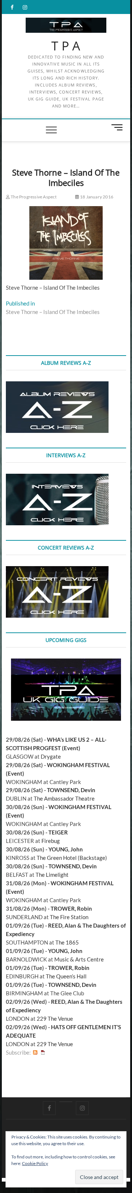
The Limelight (52, 874)
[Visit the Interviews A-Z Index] (57, 477)
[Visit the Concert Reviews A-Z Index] (57, 570)
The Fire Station (69, 917)
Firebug (50, 840)
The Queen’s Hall (66, 976)
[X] (65, 1101)
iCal (43, 1052)
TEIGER (58, 832)
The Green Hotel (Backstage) (72, 857)
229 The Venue (55, 1018)
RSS (35, 1052)
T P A (65, 46)
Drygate (51, 756)
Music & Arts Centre (79, 959)
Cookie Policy (35, 1163)
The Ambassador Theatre (64, 798)
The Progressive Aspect (33, 197)
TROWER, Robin (71, 908)
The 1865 (67, 942)
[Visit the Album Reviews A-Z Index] (57, 385)
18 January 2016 (96, 197)
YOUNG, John (65, 849)
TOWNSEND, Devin (71, 790)
